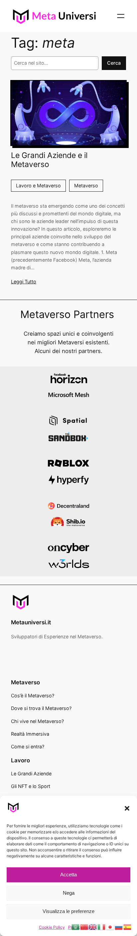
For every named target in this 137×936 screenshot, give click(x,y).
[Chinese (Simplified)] (84, 926)
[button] (127, 808)
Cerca (114, 63)
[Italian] (101, 926)
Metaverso (86, 185)
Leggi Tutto (23, 281)
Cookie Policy (52, 927)
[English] (93, 926)
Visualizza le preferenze (68, 911)
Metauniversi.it (31, 622)
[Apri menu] (120, 16)
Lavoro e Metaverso (38, 185)
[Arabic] (75, 926)
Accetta (68, 874)
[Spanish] (127, 926)
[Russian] (119, 926)
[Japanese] (110, 926)
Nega (68, 893)
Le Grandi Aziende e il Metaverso (49, 160)
